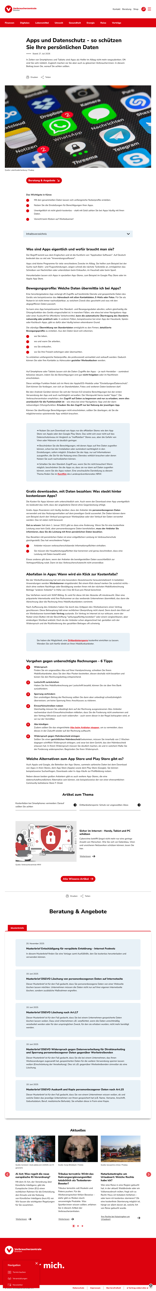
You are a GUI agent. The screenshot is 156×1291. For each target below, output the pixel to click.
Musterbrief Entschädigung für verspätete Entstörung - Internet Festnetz (70, 948)
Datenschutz (78, 1288)
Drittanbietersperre (78, 640)
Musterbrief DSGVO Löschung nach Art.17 (52, 1012)
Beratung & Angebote (41, 180)
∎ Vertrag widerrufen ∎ (137, 1288)
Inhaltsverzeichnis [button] (36, 234)
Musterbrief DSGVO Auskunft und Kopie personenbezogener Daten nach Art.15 (75, 1089)
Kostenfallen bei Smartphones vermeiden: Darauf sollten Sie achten (39, 805)
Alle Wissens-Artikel (76, 879)
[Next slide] (148, 1174)
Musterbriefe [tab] (17, 928)
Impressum (95, 1288)
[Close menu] (36, 1263)
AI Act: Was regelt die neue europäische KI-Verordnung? (33, 1175)
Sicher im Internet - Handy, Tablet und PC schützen (104, 832)
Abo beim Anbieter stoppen (84, 727)
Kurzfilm (62, 474)
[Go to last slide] (7, 1174)
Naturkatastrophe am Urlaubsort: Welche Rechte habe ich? (117, 1177)
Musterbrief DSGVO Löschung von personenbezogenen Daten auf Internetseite (74, 979)
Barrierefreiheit (113, 1288)
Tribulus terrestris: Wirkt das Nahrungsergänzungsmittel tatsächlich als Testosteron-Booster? (75, 1178)
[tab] (73, 1226)
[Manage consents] (151, 1286)
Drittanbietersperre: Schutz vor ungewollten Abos (103, 804)
